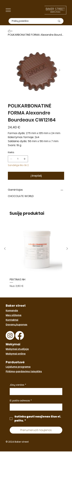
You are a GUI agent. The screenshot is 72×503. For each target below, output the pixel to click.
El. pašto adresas (21, 400)
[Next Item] (59, 70)
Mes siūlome (13, 315)
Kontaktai (12, 320)
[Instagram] (10, 335)
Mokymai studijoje (17, 349)
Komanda (12, 310)
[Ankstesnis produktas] (5, 249)
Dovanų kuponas (16, 324)
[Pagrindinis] (9, 31)
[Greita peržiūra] (36, 248)
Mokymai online (16, 353)
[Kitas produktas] (67, 249)
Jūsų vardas (18, 384)
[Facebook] (19, 335)
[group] (36, 258)
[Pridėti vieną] (24, 159)
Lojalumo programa (18, 366)
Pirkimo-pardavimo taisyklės (24, 371)
